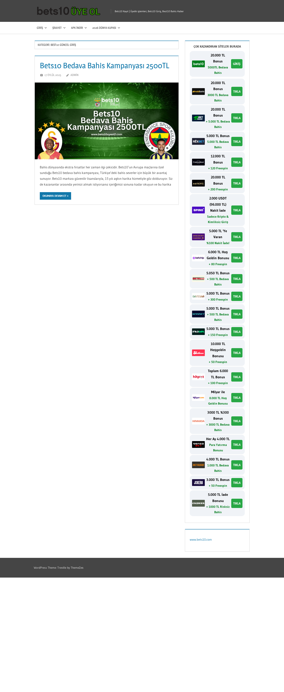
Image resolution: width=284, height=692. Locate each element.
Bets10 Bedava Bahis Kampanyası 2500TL (104, 65)
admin (74, 75)
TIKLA (237, 91)
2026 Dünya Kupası (104, 28)
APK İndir (77, 28)
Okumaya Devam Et (54, 196)
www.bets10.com (201, 539)
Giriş (40, 28)
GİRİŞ (237, 64)
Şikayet (57, 28)
